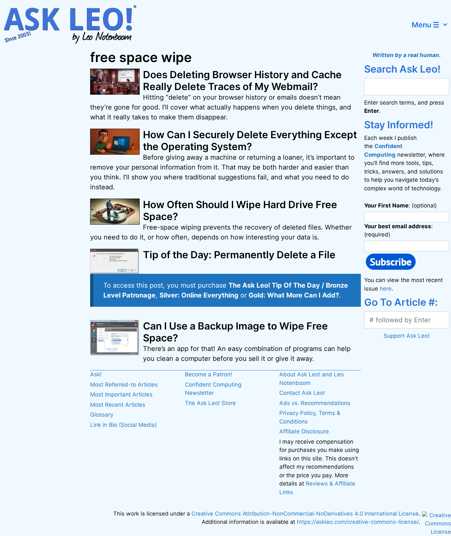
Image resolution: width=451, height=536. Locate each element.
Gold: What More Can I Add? (294, 295)
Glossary (101, 414)
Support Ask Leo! (407, 335)
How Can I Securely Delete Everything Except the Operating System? (250, 140)
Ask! (96, 374)
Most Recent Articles (117, 404)
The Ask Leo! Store (210, 403)
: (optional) (400, 205)
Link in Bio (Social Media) (123, 425)
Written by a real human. (406, 55)
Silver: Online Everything (198, 295)
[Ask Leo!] (74, 24)
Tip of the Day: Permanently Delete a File (239, 255)
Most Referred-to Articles (124, 384)
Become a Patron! (208, 374)
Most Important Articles (121, 394)
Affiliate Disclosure (304, 431)
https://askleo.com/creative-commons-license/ (358, 522)
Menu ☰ (425, 24)
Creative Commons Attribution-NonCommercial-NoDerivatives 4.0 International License (305, 513)
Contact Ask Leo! (302, 393)
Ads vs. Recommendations (314, 403)
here (386, 288)
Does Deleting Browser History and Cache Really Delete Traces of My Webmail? (242, 80)
